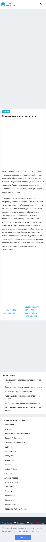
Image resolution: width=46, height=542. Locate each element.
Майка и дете (10, 469)
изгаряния (9, 425)
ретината (8, 491)
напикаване (9, 496)
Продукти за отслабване (15, 509)
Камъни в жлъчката (13, 438)
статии (6, 111)
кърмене (8, 447)
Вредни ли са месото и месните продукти (23, 387)
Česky (31, 523)
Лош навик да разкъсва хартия (18, 391)
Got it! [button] (23, 537)
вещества (9, 460)
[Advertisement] (23, 33)
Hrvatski (41, 523)
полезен (8, 465)
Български (20, 523)
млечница (8, 487)
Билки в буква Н (11, 504)
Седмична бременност (14, 442)
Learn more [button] (34, 531)
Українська (8, 523)
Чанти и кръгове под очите (17, 434)
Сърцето (8, 473)
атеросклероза (11, 478)
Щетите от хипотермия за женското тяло (23, 403)
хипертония (9, 500)
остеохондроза (11, 482)
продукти (8, 456)
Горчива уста (10, 451)
